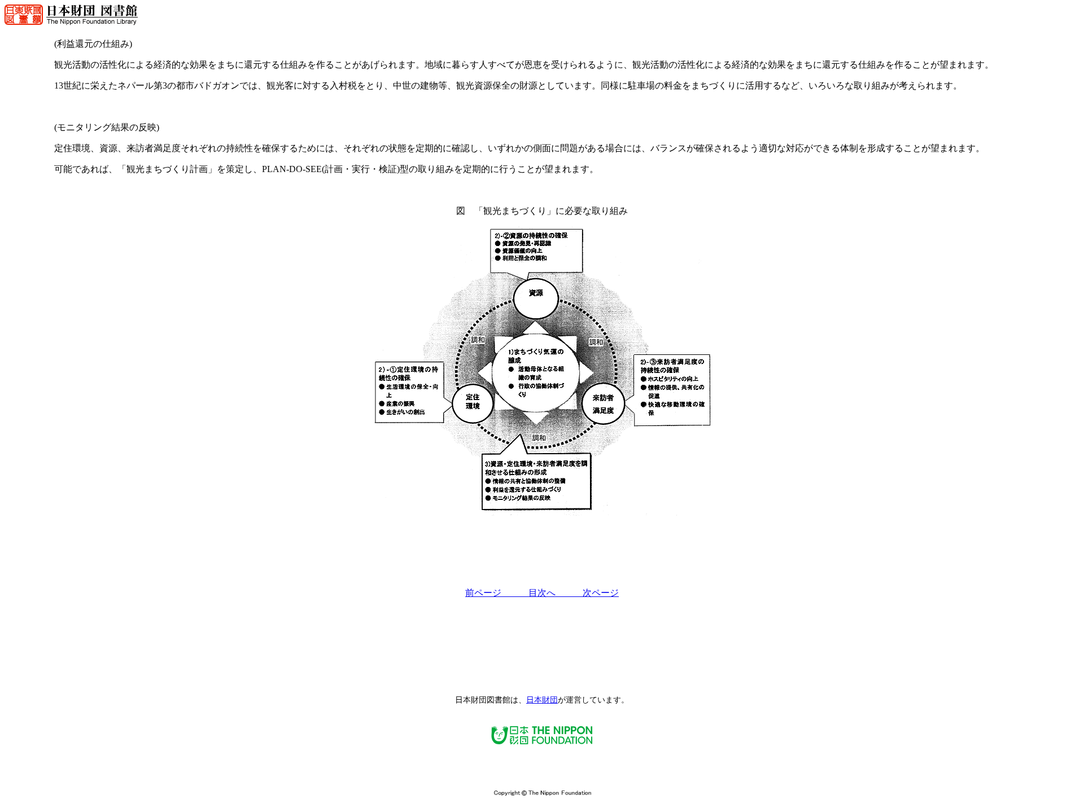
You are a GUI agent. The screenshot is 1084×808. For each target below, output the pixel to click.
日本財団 (542, 700)
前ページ (496, 593)
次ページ (601, 593)
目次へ (555, 593)
